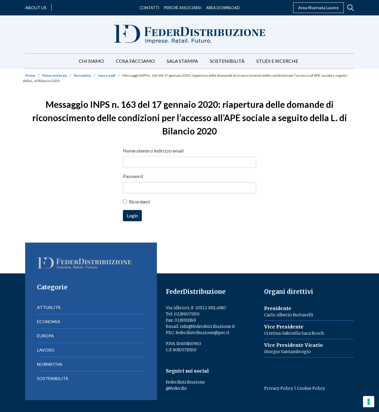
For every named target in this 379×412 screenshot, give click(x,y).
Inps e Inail (106, 75)
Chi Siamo (91, 61)
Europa (45, 335)
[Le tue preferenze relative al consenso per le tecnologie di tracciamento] (368, 401)
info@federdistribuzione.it (207, 326)
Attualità (49, 307)
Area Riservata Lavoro (318, 7)
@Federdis (176, 388)
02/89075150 (187, 314)
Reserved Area (54, 75)
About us (35, 7)
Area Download (223, 7)
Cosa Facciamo (135, 61)
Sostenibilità (227, 61)
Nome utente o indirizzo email (153, 150)
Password (133, 176)
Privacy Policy (278, 388)
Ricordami (139, 201)
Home (30, 75)
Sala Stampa (182, 61)
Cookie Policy (311, 388)
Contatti (149, 7)
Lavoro (45, 349)
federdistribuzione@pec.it (202, 332)
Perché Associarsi (182, 7)
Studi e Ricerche (277, 61)
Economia (48, 321)
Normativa (82, 75)
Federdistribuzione (185, 382)
